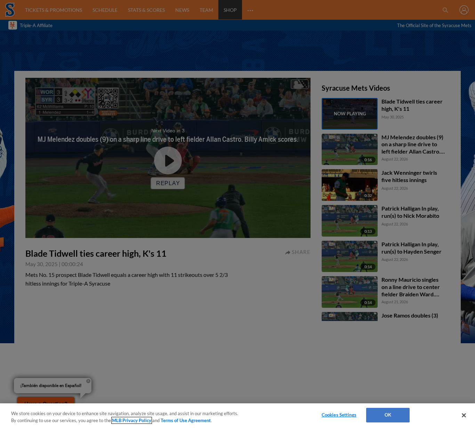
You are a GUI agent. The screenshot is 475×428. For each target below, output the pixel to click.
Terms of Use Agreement (186, 420)
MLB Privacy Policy (131, 420)
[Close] (464, 415)
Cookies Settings (339, 415)
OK (388, 415)
